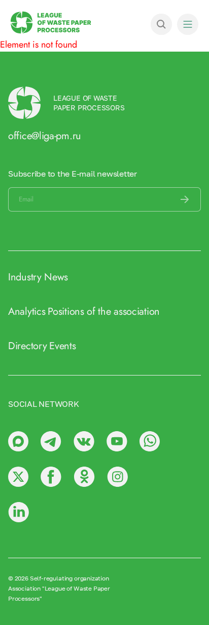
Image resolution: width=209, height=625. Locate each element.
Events (62, 346)
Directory (27, 346)
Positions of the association (104, 311)
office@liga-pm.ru (44, 136)
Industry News (38, 277)
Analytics (26, 311)
